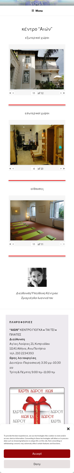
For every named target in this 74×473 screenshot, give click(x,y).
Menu (39, 10)
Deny (37, 464)
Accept (37, 453)
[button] (68, 429)
